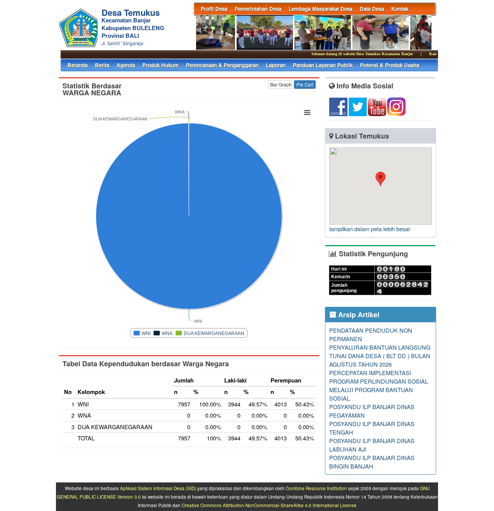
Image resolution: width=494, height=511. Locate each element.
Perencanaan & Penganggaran (222, 65)
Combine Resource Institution (316, 488)
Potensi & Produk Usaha (389, 65)
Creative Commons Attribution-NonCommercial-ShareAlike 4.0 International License (269, 505)
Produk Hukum (160, 65)
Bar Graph (281, 84)
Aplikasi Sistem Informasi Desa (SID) (158, 488)
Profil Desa (214, 8)
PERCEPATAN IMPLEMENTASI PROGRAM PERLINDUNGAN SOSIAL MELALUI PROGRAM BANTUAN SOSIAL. (378, 385)
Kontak (399, 8)
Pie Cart (304, 84)
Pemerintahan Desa (258, 8)
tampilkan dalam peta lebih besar (369, 229)
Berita (102, 65)
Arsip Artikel (357, 315)
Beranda (78, 65)
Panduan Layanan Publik (323, 65)
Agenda (126, 65)
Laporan (276, 65)
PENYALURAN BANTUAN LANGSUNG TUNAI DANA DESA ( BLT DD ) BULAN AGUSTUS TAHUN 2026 (379, 355)
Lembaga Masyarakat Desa (320, 8)
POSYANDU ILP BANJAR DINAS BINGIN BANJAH (371, 461)
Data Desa (372, 8)
